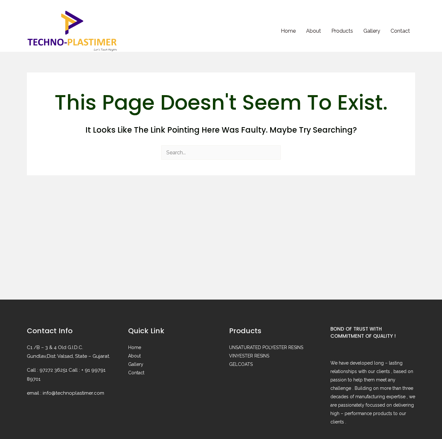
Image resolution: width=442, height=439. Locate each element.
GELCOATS (241, 364)
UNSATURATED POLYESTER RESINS (266, 347)
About (313, 31)
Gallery (371, 31)
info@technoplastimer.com (73, 393)
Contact (400, 31)
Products (342, 31)
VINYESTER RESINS (249, 355)
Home (288, 31)
